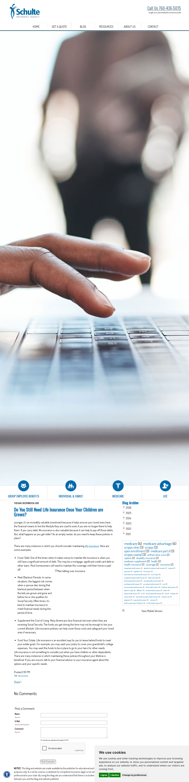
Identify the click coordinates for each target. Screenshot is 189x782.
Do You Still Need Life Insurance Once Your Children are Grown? (58, 512)
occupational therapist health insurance (134, 578)
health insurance (132, 564)
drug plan (170, 568)
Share (17, 681)
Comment (19, 728)
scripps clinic (131, 547)
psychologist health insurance (132, 584)
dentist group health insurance (132, 581)
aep (166, 593)
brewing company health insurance (133, 587)
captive (127, 558)
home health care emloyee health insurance (136, 574)
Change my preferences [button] (134, 775)
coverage (150, 564)
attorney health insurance (131, 593)
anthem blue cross (156, 554)
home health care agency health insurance (147, 597)
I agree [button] (103, 775)
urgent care (127, 571)
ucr (142, 593)
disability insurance (145, 558)
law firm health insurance (153, 603)
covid (163, 584)
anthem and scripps (153, 578)
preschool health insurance (153, 590)
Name (17, 713)
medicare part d (160, 551)
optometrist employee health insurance (154, 568)
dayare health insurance (140, 600)
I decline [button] (115, 775)
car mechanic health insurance (151, 584)
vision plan (152, 600)
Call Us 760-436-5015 (164, 8)
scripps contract (128, 597)
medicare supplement (135, 561)
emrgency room (166, 597)
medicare (130, 543)
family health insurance (152, 587)
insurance (165, 564)
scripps (149, 547)
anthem (165, 590)
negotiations (137, 571)
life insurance (92, 546)
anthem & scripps (128, 590)
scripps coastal (133, 554)
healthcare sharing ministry (169, 587)
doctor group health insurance (154, 593)
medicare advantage (157, 543)
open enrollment (134, 551)
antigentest (127, 600)
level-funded (154, 574)
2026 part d (139, 590)
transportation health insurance (132, 568)
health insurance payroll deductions (133, 603)
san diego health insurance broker (152, 581)
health (154, 561)
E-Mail (17, 721)
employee (173, 593)
